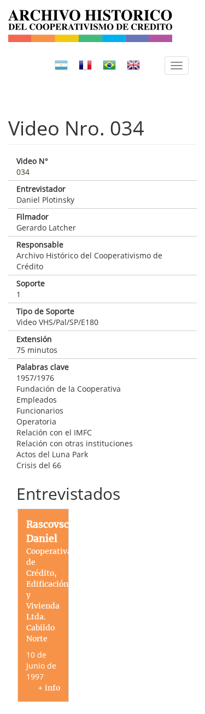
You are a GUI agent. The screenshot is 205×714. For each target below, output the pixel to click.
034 (23, 172)
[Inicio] (90, 26)
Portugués (109, 65)
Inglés (133, 65)
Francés (85, 65)
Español (61, 65)
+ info (49, 688)
